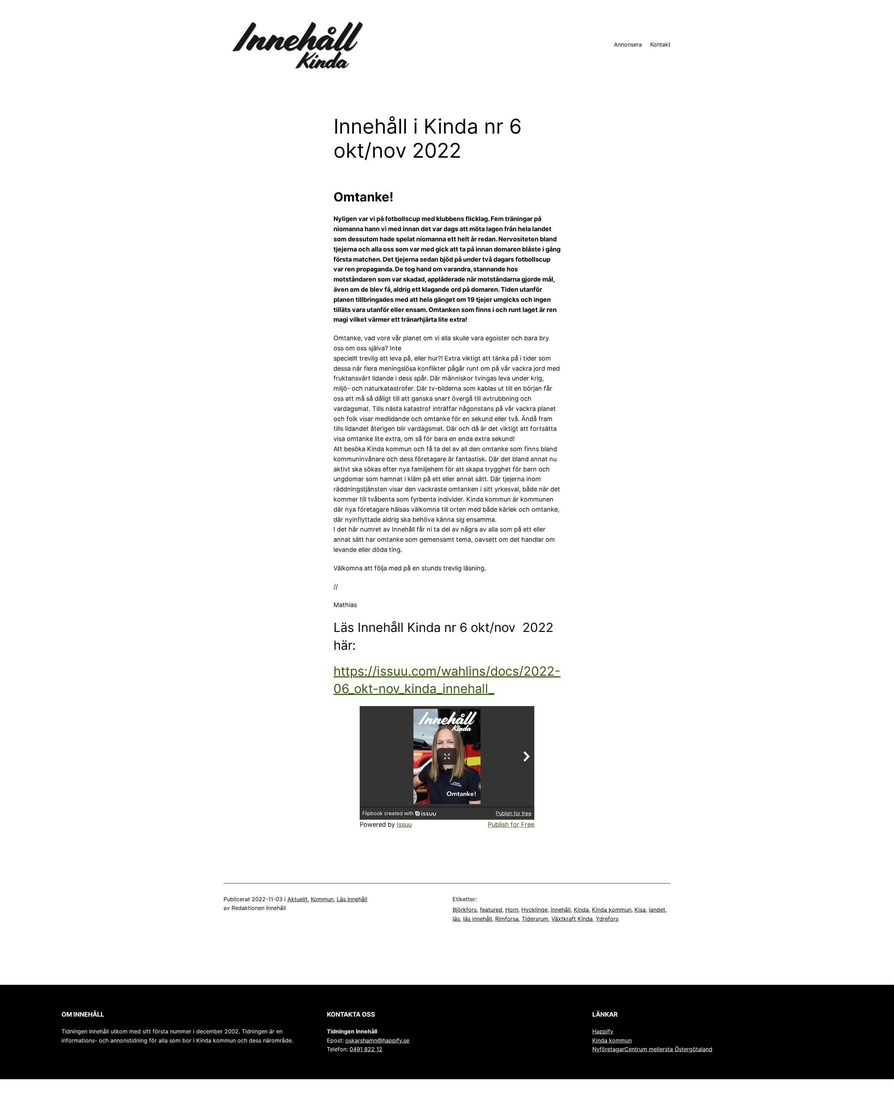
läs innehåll (477, 918)
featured (491, 909)
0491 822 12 (366, 1049)
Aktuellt (297, 899)
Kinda (581, 909)
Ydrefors (607, 918)
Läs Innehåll (352, 899)
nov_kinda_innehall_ (436, 688)
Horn (511, 909)
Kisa (640, 909)
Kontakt (660, 44)
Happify (602, 1031)
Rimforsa (507, 918)
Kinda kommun (611, 909)
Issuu (404, 824)
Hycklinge (534, 909)
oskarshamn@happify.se (377, 1040)
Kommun (322, 899)
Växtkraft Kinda (572, 918)
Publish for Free (511, 824)
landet (657, 909)
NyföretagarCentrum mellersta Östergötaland (652, 1049)
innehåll (561, 909)
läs (456, 918)
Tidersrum (535, 918)
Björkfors (465, 909)
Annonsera (628, 44)
